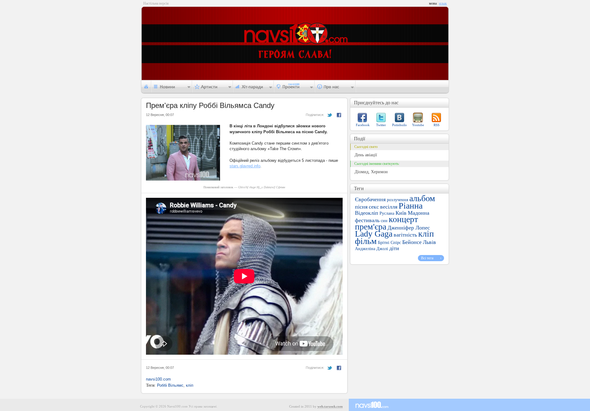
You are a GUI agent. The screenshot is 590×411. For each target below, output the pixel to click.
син (384, 220)
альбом (422, 198)
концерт (403, 219)
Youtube (418, 125)
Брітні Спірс (389, 242)
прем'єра (370, 226)
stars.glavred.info (245, 166)
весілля (388, 207)
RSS (436, 125)
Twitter (381, 125)
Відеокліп (366, 213)
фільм (366, 241)
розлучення (397, 200)
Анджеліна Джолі (371, 248)
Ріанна (411, 205)
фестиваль (367, 220)
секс (374, 207)
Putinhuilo (399, 125)
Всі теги (427, 258)
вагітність (405, 235)
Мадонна (418, 213)
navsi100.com (158, 379)
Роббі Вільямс (170, 385)
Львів (429, 242)
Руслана (387, 213)
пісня (361, 207)
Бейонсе (412, 242)
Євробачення (370, 199)
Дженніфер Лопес (408, 228)
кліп (189, 385)
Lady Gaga (373, 233)
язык (443, 3)
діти (394, 248)
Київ (401, 213)
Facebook (363, 125)
